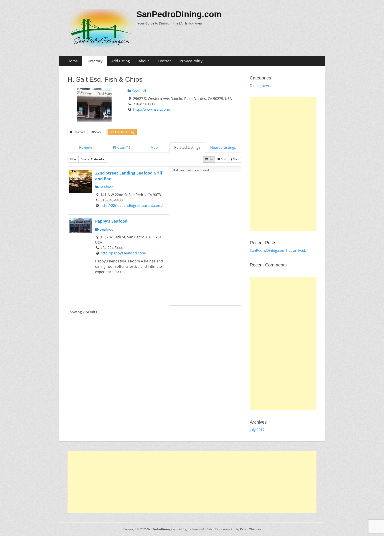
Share (98, 132)
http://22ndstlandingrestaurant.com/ (131, 205)
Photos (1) (121, 147)
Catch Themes (250, 529)
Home (73, 61)
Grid (223, 159)
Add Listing (120, 61)
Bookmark (78, 132)
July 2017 (257, 429)
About (144, 61)
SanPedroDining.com (179, 14)
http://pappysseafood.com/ (123, 253)
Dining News (260, 85)
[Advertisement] (283, 164)
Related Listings (187, 147)
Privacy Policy (191, 61)
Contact (164, 61)
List (210, 159)
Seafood (138, 90)
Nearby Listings (223, 147)
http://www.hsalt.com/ (151, 109)
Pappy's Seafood (111, 221)
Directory (94, 61)
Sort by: (91, 159)
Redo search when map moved (191, 170)
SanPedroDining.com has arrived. (278, 250)
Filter (73, 159)
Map (154, 147)
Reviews (85, 147)
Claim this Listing (123, 132)
